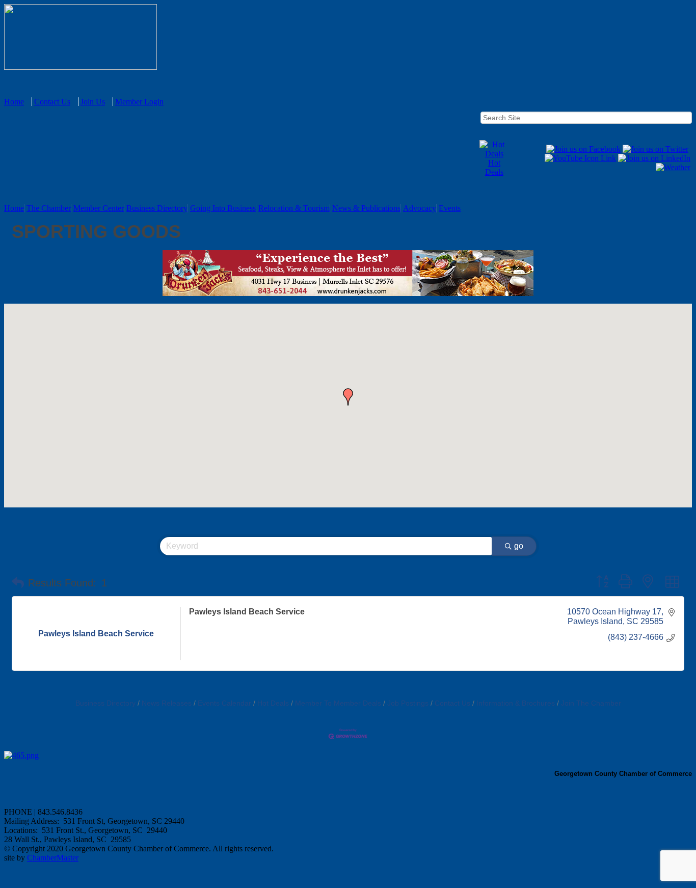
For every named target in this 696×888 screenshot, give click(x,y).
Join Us (93, 101)
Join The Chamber (591, 703)
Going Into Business (223, 208)
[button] (348, 397)
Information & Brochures (515, 703)
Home (14, 101)
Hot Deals (494, 167)
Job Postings (408, 703)
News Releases (167, 703)
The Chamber (48, 208)
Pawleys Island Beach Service (247, 611)
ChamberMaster (52, 857)
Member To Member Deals (338, 703)
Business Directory (157, 208)
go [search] (518, 546)
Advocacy (419, 208)
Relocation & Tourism (294, 208)
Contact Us (52, 101)
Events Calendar (224, 703)
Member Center (98, 208)
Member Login (139, 101)
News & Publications (366, 208)
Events (450, 208)
